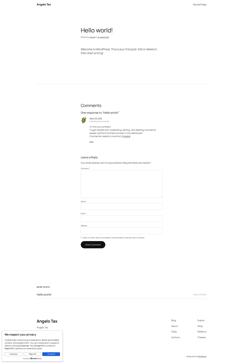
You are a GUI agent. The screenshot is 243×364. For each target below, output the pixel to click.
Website (84, 225)
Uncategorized (103, 37)
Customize (13, 354)
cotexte (92, 37)
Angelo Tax (44, 4)
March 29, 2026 (95, 118)
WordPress (202, 356)
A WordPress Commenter (99, 121)
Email (83, 213)
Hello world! (44, 294)
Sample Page (199, 4)
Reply (91, 141)
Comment (85, 168)
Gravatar (126, 136)
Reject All (32, 354)
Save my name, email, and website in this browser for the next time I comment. (114, 237)
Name (83, 201)
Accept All (51, 354)
